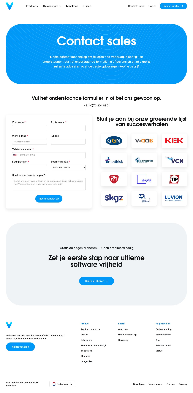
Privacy (183, 384)
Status (159, 350)
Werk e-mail (20, 136)
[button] (32, 6)
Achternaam (58, 122)
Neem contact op (127, 334)
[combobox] (15, 155)
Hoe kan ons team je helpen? (28, 175)
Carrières (123, 340)
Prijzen (87, 6)
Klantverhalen (163, 334)
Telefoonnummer (23, 149)
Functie (55, 136)
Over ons (123, 329)
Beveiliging (139, 384)
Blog (158, 340)
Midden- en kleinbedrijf (93, 345)
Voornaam (19, 122)
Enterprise (86, 340)
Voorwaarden (156, 384)
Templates (72, 6)
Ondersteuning (164, 329)
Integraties (86, 361)
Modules (85, 356)
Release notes (163, 345)
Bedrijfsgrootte (60, 161)
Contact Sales (136, 6)
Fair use (171, 384)
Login (152, 6)
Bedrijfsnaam (20, 161)
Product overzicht (90, 329)
